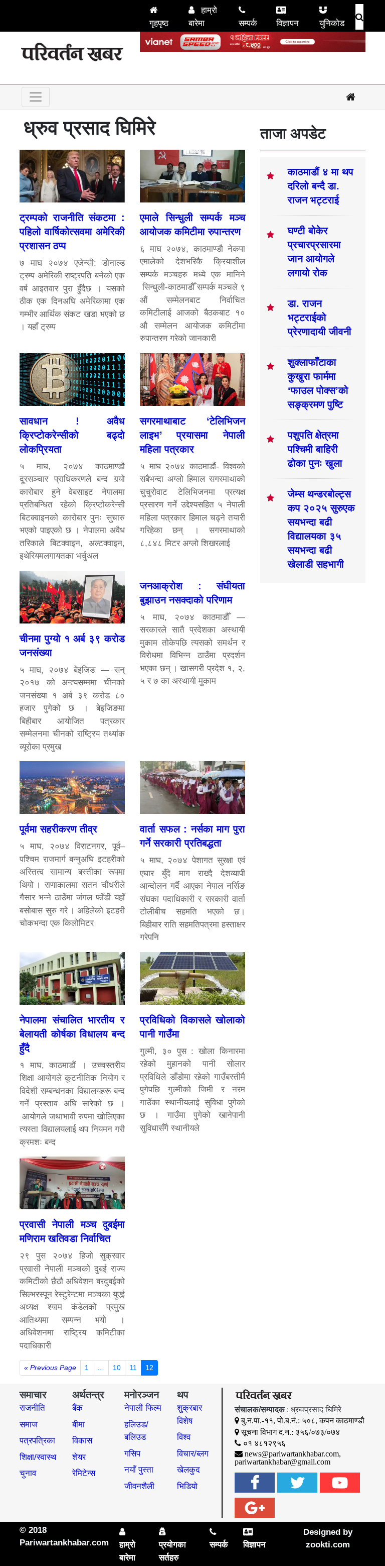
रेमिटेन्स (83, 1473)
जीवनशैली (139, 1486)
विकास (82, 1440)
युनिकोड (331, 23)
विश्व (183, 1437)
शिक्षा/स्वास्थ (38, 1457)
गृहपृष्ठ (158, 23)
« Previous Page (50, 1368)
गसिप (132, 1453)
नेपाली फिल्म (142, 1408)
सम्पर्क (248, 23)
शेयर (79, 1457)
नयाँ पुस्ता (138, 1470)
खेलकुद (188, 1470)
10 (117, 1368)
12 (149, 1368)
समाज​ (29, 1424)
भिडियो (187, 1486)
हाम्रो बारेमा (202, 17)
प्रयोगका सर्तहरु (172, 1551)
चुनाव (28, 1473)
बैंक (77, 1408)
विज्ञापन (287, 23)
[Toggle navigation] (36, 97)
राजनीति (32, 1408)
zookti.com (328, 1544)
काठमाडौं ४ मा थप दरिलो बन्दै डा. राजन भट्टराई (320, 185)
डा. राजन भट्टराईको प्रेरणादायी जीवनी (319, 317)
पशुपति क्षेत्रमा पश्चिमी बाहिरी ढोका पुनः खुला (315, 449)
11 (133, 1368)
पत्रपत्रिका (37, 1440)
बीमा (78, 1424)
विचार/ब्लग (193, 1453)
